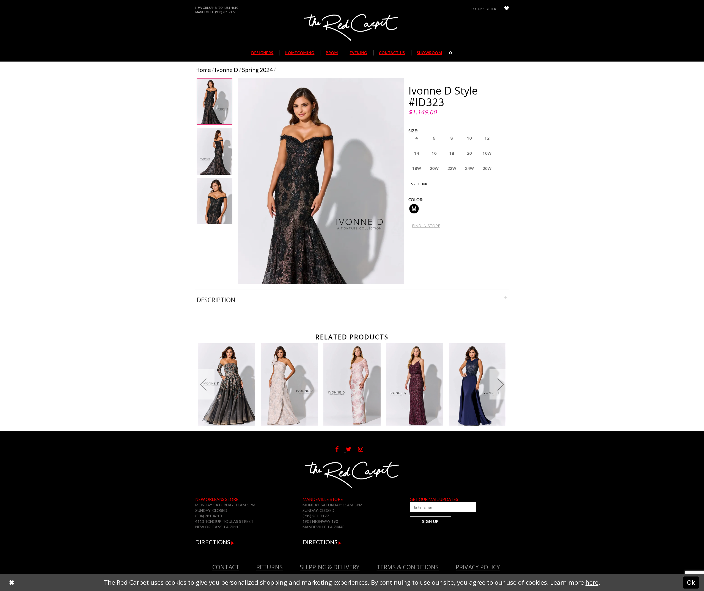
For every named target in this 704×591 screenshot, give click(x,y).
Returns (269, 567)
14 (416, 153)
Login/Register (483, 9)
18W (416, 168)
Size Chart (420, 184)
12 (487, 138)
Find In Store (426, 225)
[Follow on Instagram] (363, 449)
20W (434, 168)
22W (451, 168)
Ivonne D (226, 69)
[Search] (450, 52)
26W (487, 168)
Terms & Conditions (408, 567)
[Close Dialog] (11, 582)
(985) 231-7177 (225, 12)
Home (203, 69)
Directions (213, 542)
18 (451, 153)
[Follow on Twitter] (352, 449)
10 (469, 138)
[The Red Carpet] (352, 27)
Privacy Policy (478, 567)
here (591, 582)
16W (487, 153)
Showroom (429, 53)
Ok (691, 582)
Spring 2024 (257, 69)
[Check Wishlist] (506, 9)
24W (469, 168)
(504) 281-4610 (228, 7)
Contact (225, 567)
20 (469, 153)
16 (434, 153)
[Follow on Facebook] (340, 449)
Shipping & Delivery (330, 567)
